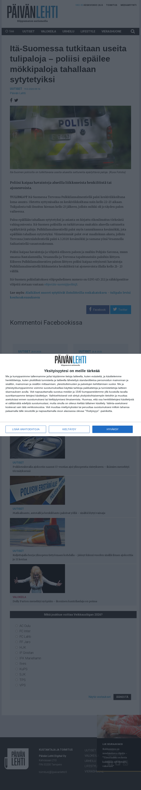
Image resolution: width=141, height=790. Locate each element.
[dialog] (70, 395)
